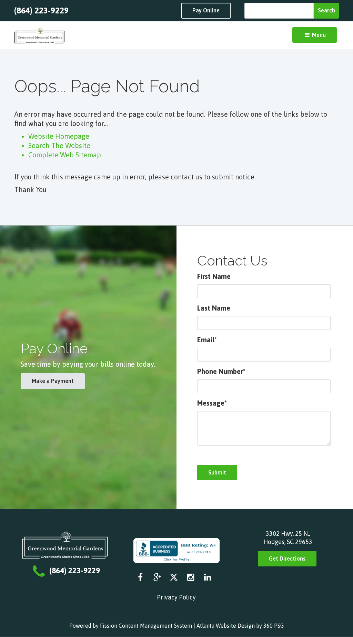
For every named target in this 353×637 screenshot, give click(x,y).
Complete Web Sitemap (65, 155)
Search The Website (59, 145)
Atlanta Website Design (225, 626)
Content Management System (155, 626)
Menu (318, 35)
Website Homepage (58, 136)
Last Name (213, 308)
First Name (214, 276)
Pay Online (206, 10)
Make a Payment (53, 381)
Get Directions (287, 558)
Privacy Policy (176, 597)
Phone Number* (221, 371)
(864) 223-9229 (41, 10)
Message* (212, 403)
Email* (207, 340)
